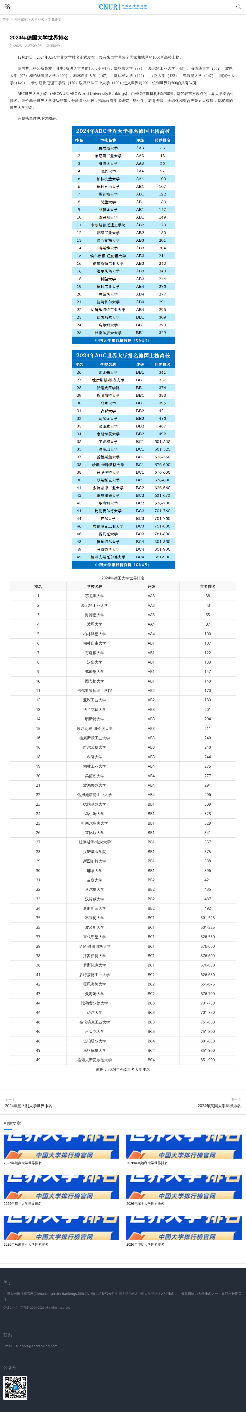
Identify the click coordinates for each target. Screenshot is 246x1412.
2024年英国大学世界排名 (219, 1105)
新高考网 (10, 1313)
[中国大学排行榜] (123, 9)
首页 (5, 19)
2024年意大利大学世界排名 (28, 1105)
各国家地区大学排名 (29, 19)
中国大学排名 (125, 1293)
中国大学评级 (148, 1293)
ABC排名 (12, 1307)
